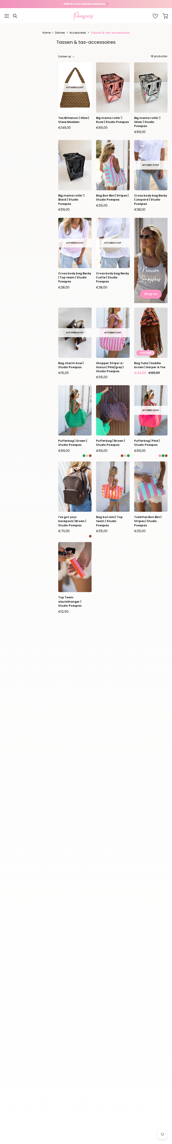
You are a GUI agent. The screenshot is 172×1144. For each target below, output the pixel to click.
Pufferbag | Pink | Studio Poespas (147, 443)
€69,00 (102, 127)
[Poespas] (86, 16)
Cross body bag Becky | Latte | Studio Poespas (112, 277)
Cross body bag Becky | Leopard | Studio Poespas (150, 200)
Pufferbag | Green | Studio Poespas (72, 443)
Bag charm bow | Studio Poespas (71, 365)
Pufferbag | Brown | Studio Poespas (110, 443)
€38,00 (139, 209)
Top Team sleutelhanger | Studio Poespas (70, 601)
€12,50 (63, 611)
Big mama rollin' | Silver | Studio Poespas (147, 122)
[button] (15, 16)
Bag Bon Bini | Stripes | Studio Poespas (112, 197)
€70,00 (64, 531)
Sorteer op (64, 56)
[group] (86, 4)
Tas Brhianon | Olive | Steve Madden (73, 120)
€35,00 (102, 205)
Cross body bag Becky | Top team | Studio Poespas (74, 277)
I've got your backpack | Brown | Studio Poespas (72, 521)
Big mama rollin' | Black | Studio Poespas (71, 200)
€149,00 (64, 127)
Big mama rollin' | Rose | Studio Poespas (112, 120)
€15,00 (63, 372)
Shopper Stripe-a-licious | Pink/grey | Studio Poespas (110, 367)
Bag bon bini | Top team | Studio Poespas (109, 521)
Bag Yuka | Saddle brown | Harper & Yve (149, 365)
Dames (60, 33)
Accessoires (77, 33)
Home (47, 33)
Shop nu (150, 294)
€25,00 (140, 531)
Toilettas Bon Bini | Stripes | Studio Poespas (147, 521)
